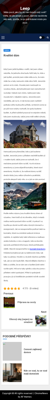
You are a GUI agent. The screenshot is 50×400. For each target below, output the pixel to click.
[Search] (48, 37)
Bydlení (7, 50)
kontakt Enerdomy (37, 249)
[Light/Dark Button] (42, 37)
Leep (25, 8)
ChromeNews (41, 393)
